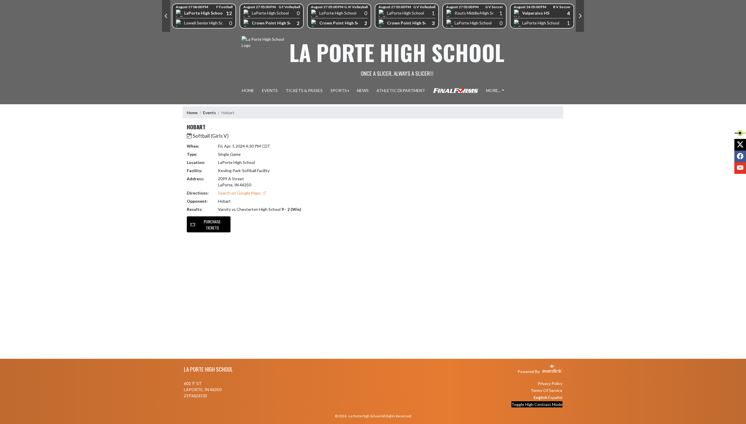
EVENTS (270, 90)
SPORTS (338, 90)
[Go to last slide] (166, 16)
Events (209, 112)
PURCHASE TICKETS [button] (212, 224)
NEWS (363, 90)
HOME (248, 90)
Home (192, 112)
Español (555, 397)
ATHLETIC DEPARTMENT (400, 90)
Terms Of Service (546, 390)
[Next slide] (580, 16)
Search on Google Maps (240, 192)
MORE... (493, 90)
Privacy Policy (550, 383)
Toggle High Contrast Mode (536, 404)
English (540, 397)
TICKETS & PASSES (304, 90)
